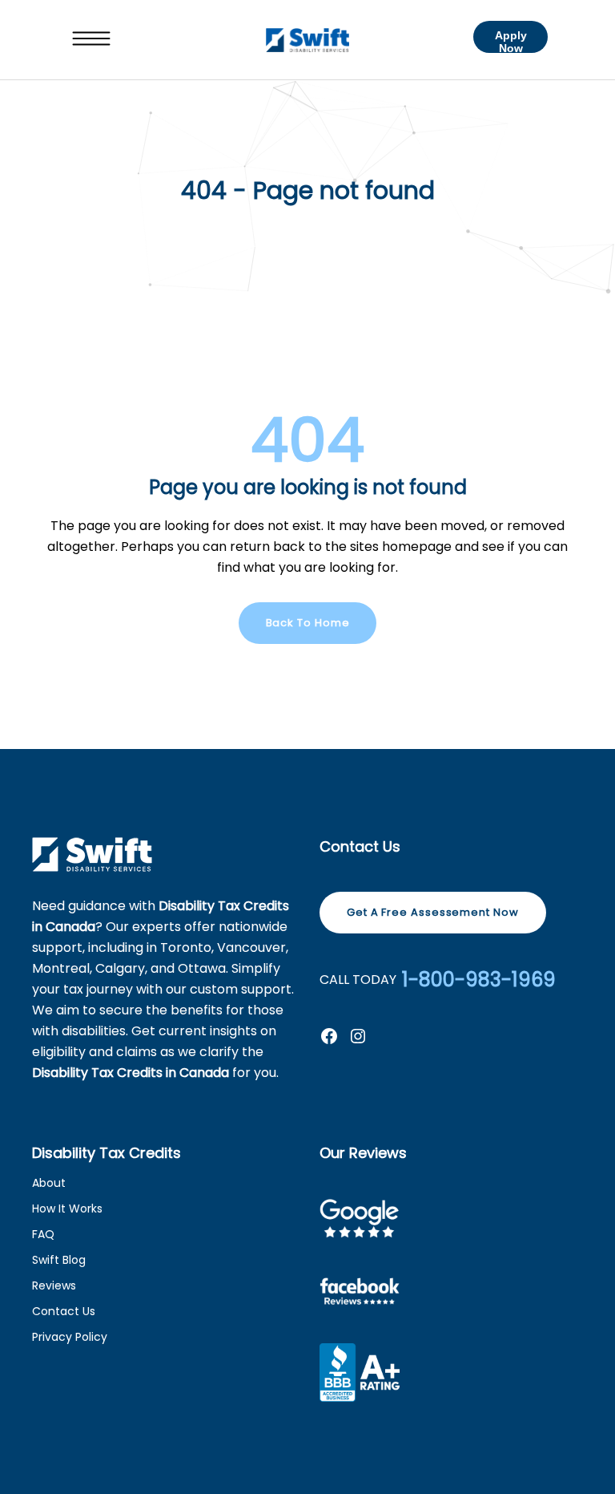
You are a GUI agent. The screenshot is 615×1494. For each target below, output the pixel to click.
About (49, 1183)
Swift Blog (59, 1260)
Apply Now (511, 41)
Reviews (54, 1285)
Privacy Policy (69, 1337)
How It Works (67, 1208)
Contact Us (63, 1311)
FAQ (43, 1234)
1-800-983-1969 (479, 980)
